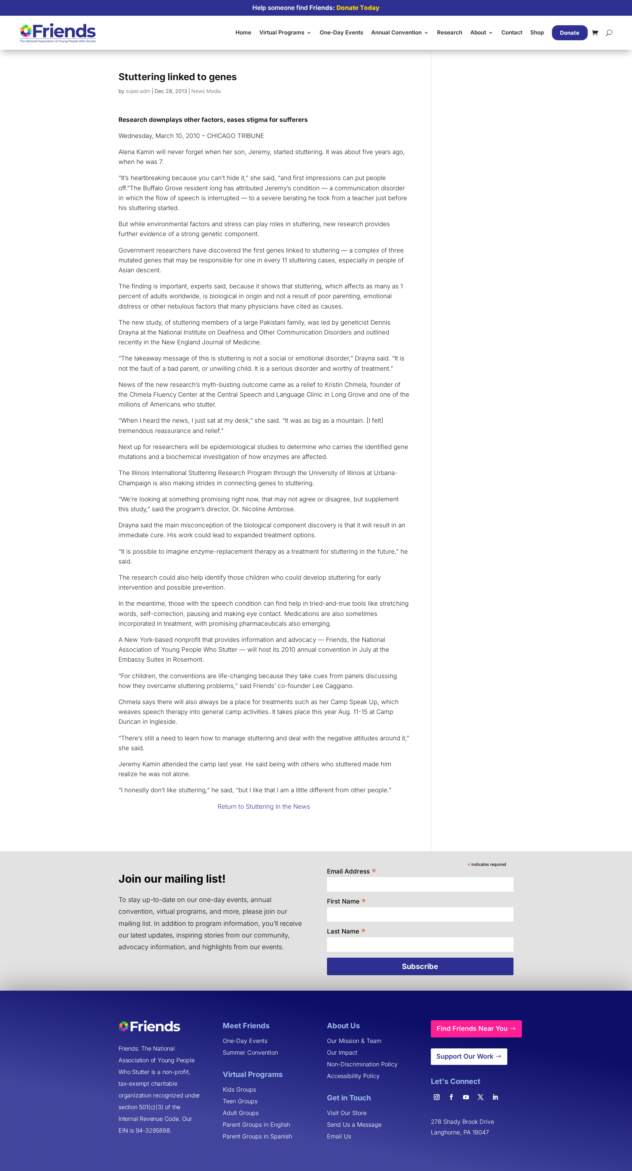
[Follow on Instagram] (437, 1097)
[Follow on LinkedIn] (495, 1097)
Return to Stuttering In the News (264, 806)
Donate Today (358, 7)
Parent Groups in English (256, 1124)
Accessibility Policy (353, 1076)
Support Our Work (464, 1056)
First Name (346, 900)
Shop (537, 32)
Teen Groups (240, 1101)
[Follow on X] (480, 1097)
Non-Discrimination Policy (362, 1064)
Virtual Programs (281, 32)
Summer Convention (250, 1052)
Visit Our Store (346, 1112)
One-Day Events (341, 32)
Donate (569, 32)
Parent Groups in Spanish (257, 1136)
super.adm (138, 91)
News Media (206, 91)
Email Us (339, 1136)
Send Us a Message (354, 1124)
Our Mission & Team (354, 1040)
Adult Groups (241, 1112)
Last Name (346, 930)
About (478, 32)
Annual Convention (396, 32)
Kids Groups (239, 1089)
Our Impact (342, 1052)
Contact (511, 32)
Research (449, 32)
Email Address (351, 870)
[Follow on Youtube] (466, 1097)
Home (243, 32)
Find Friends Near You (472, 1028)
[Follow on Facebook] (451, 1097)
